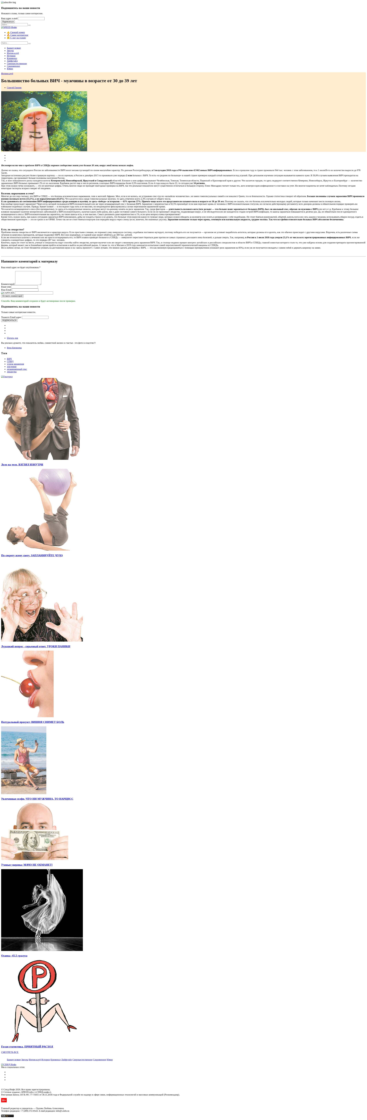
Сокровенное (13, 66)
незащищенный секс (17, 369)
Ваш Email (6, 290)
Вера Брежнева (14, 348)
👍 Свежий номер (16, 32)
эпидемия (11, 366)
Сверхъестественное (17, 63)
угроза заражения (15, 364)
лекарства (11, 372)
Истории (11, 56)
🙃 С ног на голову (16, 38)
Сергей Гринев (14, 87)
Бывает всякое (14, 48)
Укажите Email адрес (11, 317)
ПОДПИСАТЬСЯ (9, 320)
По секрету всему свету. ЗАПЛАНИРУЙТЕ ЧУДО (32, 555)
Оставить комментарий (12, 296)
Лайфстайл (12, 61)
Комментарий (8, 284)
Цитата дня (12, 338)
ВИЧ (9, 359)
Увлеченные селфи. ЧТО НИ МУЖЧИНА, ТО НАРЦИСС (37, 798)
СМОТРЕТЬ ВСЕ (9, 1052)
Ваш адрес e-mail (9, 18)
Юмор (10, 68)
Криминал (12, 58)
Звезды (10, 50)
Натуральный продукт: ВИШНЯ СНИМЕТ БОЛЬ (32, 722)
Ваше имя (6, 287)
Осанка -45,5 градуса (14, 955)
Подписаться (8, 22)
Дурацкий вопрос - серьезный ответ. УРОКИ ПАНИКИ (35, 646)
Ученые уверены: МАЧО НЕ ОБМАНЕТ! (27, 864)
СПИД (10, 361)
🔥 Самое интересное (17, 35)
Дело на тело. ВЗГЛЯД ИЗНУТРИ (22, 464)
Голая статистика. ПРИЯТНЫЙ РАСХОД (27, 1046)
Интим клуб (13, 53)
